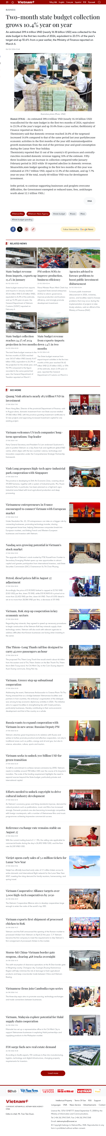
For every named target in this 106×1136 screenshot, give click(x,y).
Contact (102, 1104)
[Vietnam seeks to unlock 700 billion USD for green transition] (84, 763)
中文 (84, 2)
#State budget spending (22, 219)
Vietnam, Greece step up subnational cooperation (29, 682)
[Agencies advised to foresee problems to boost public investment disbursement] (84, 257)
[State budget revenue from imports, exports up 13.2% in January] (21, 257)
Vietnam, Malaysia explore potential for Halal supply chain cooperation (34, 1019)
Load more (53, 1073)
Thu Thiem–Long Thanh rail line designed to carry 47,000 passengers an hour (34, 649)
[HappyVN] (88, 1091)
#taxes (72, 213)
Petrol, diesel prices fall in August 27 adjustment (29, 580)
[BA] (71, 1091)
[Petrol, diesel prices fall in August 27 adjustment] (84, 586)
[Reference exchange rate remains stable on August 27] (84, 836)
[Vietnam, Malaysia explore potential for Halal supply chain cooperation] (84, 1025)
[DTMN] (52, 1091)
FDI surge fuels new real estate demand (31, 1047)
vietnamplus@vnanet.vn (67, 1121)
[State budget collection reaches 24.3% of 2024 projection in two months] (21, 322)
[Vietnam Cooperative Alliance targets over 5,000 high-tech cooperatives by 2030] (84, 899)
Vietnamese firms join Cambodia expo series (34, 988)
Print (26, 229)
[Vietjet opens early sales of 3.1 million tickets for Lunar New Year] (84, 866)
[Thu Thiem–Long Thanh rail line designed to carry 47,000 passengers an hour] (84, 655)
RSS (90, 1100)
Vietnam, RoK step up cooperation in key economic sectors (32, 613)
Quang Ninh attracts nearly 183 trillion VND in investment (35, 398)
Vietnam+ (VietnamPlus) (26, 2)
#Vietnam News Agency (38, 213)
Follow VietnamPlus (71, 229)
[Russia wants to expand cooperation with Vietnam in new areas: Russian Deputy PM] (84, 730)
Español (78, 2)
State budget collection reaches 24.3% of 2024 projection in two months (21, 340)
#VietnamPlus (17, 213)
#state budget (59, 213)
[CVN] (34, 1091)
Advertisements (89, 1104)
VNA (65, 1104)
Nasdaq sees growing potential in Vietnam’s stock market (33, 547)
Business (10, 9)
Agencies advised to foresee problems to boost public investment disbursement (83, 277)
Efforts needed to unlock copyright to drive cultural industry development (33, 794)
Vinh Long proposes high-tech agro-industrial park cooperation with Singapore (35, 470)
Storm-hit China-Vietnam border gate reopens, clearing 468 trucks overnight (30, 954)
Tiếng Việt (53, 2)
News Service (75, 1104)
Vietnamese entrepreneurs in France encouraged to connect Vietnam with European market (36, 509)
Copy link (33, 229)
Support (97, 1100)
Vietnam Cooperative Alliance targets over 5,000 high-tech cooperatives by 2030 (33, 893)
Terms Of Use (80, 1100)
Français (69, 2)
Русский (91, 2)
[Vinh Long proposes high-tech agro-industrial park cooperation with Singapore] (84, 476)
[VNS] (16, 1091)
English (61, 2)
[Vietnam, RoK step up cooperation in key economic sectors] (84, 619)
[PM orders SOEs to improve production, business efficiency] (53, 257)
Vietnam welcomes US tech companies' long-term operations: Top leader (34, 434)
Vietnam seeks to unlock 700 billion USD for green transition (34, 758)
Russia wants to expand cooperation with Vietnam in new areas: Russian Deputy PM (32, 725)
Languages (56, 1104)
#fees (82, 213)
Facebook (13, 229)
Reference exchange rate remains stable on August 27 (33, 830)
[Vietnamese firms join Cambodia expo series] (84, 996)
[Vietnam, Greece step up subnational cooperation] (84, 688)
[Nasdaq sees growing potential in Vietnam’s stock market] (84, 553)
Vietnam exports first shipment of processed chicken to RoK (34, 921)
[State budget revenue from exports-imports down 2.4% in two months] (53, 322)
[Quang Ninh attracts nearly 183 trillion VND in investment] (84, 404)
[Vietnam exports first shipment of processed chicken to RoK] (84, 927)
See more (15, 390)
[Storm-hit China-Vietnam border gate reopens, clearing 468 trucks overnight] (84, 960)
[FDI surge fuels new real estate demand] (84, 1055)
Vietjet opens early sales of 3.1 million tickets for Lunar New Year (36, 860)
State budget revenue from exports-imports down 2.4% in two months (50, 342)
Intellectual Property (64, 1100)
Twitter (19, 229)
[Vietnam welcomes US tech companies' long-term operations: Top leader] (84, 440)
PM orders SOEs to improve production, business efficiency (50, 275)
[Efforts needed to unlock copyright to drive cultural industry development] (84, 800)
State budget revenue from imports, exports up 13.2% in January (21, 275)
